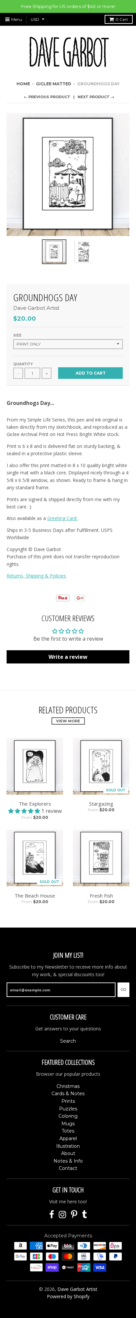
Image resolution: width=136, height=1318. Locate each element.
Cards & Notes (68, 1094)
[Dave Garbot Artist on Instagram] (62, 1215)
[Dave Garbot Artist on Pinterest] (74, 1215)
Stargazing (101, 803)
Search (68, 1041)
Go (123, 989)
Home (23, 83)
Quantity (23, 364)
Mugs (68, 1124)
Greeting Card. (62, 518)
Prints (68, 1101)
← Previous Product (47, 97)
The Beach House (35, 895)
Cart (122, 19)
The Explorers (35, 803)
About (68, 1153)
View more (68, 721)
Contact (68, 1168)
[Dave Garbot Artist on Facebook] (51, 1215)
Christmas (68, 1086)
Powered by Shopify (68, 1296)
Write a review (68, 656)
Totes (68, 1131)
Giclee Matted (53, 83)
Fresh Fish (101, 895)
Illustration (68, 1146)
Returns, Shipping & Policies (36, 576)
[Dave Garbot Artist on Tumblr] (84, 1215)
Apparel (68, 1138)
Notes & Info (68, 1161)
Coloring (68, 1116)
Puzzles (68, 1109)
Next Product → (96, 97)
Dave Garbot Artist (36, 308)
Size (17, 335)
